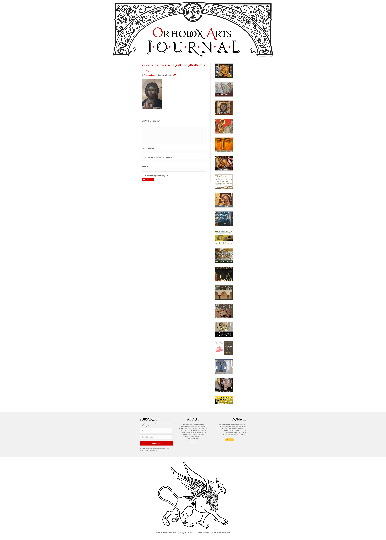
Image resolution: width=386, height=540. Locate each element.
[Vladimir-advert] (224, 107)
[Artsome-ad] (224, 385)
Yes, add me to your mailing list (155, 175)
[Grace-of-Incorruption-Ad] (224, 181)
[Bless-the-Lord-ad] (224, 274)
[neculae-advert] (224, 126)
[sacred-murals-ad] (224, 366)
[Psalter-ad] (224, 348)
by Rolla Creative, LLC (220, 532)
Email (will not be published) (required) (157, 157)
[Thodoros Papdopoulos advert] (224, 163)
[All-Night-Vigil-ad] (224, 218)
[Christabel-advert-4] (224, 200)
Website (145, 166)
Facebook (198, 532)
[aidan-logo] (224, 144)
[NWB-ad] (224, 292)
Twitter (206, 532)
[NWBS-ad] (224, 311)
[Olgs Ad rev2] (224, 70)
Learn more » (193, 442)
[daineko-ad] (224, 89)
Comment (146, 125)
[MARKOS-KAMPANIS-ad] (224, 255)
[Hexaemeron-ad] (224, 237)
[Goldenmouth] (224, 400)
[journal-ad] (224, 329)
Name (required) (148, 148)
